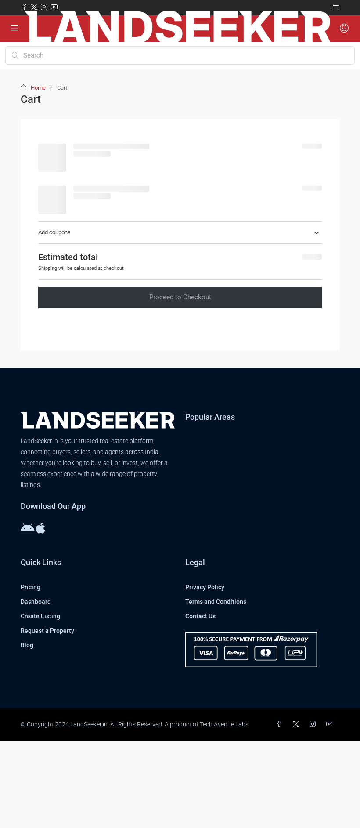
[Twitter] (297, 724)
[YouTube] (331, 724)
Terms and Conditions (215, 601)
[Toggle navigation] (336, 7)
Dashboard (36, 601)
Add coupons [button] (54, 232)
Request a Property (47, 630)
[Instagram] (314, 724)
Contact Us (200, 616)
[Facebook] (281, 724)
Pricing (30, 587)
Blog (27, 645)
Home (38, 87)
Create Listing (40, 616)
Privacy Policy (204, 587)
